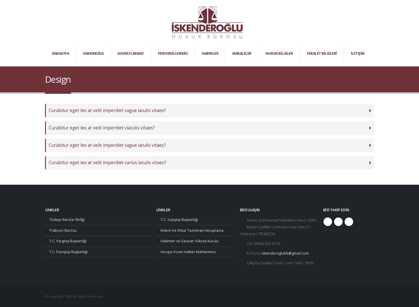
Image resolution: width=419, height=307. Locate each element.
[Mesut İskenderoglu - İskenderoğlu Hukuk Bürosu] (207, 22)
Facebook (328, 221)
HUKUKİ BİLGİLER (279, 53)
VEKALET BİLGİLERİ (322, 53)
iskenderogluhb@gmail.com (285, 253)
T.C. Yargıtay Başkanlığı (68, 241)
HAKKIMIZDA (93, 53)
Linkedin (349, 221)
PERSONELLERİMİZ (173, 53)
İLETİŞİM (358, 53)
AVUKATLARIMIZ (130, 53)
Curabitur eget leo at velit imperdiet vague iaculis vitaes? (107, 110)
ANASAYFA (60, 53)
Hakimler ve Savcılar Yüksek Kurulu (189, 241)
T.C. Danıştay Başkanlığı (68, 251)
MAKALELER (241, 53)
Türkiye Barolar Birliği (67, 219)
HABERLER (210, 53)
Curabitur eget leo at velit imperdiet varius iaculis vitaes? (107, 163)
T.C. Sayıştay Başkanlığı (179, 219)
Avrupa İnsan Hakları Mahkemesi (188, 251)
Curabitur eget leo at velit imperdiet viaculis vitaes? (102, 128)
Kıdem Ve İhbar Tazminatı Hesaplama (191, 230)
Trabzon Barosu (63, 230)
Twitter (338, 221)
